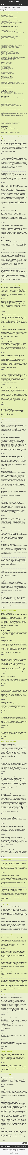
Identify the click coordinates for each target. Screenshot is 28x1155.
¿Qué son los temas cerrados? (7, 72)
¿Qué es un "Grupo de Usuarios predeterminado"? (10, 85)
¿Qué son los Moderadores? (6, 78)
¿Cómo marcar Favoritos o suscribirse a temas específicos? (12, 115)
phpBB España (19, 1152)
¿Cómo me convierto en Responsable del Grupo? (10, 82)
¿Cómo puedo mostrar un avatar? (7, 37)
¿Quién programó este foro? (6, 127)
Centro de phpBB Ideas (8, 1094)
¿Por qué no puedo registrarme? (7, 16)
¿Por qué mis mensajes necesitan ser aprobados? (10, 58)
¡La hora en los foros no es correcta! (8, 31)
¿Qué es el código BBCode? (6, 63)
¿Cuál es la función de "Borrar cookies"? (8, 23)
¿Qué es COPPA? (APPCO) (6, 15)
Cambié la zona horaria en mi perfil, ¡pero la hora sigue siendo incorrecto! (12, 33)
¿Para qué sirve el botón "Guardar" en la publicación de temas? (13, 57)
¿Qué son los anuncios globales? (7, 68)
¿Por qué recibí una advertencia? (7, 54)
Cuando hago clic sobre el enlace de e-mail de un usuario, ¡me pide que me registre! (13, 40)
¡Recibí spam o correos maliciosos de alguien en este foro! (12, 93)
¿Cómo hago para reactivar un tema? (8, 59)
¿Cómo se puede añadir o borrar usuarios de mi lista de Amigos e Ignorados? (13, 100)
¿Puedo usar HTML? (5, 64)
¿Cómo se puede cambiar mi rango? (8, 38)
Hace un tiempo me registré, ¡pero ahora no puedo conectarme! (13, 20)
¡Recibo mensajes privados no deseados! (8, 92)
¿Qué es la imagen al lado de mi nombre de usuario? (11, 36)
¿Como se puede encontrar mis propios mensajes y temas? (12, 109)
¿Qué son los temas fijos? (6, 70)
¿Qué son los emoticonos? (6, 66)
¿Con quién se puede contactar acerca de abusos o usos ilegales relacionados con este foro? (13, 130)
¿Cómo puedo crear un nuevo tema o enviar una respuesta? (12, 45)
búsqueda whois (4, 1108)
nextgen (19, 1150)
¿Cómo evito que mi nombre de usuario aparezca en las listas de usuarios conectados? (13, 30)
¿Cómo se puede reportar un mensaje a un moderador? (11, 56)
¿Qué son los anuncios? (5, 69)
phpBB (15, 349)
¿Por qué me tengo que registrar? (7, 14)
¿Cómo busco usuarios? (5, 107)
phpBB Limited (4, 1081)
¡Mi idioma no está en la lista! (6, 35)
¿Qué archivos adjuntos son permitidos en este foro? (11, 122)
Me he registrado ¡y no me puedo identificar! (9, 17)
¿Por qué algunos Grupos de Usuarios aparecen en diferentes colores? (12, 84)
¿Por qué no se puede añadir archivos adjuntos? (10, 53)
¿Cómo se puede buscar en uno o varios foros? (10, 104)
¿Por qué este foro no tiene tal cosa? (8, 128)
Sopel (16, 1150)
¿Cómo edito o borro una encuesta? (7, 51)
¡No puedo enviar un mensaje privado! (8, 91)
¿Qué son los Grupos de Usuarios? (7, 79)
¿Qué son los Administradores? (7, 77)
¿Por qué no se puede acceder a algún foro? (9, 52)
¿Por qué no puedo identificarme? (7, 18)
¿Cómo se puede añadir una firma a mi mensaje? (10, 47)
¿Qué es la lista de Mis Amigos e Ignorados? (9, 97)
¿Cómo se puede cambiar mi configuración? (9, 27)
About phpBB (3, 1084)
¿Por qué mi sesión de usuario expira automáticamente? (11, 22)
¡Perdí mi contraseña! (5, 21)
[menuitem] (4, 5)
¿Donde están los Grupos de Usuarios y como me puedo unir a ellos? (14, 81)
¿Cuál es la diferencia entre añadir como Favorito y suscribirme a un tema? (14, 114)
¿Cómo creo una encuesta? (6, 48)
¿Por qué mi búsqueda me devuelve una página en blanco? (12, 106)
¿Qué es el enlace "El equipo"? (6, 87)
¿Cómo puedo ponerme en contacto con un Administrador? (12, 132)
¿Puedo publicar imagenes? (6, 67)
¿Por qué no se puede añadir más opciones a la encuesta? (12, 50)
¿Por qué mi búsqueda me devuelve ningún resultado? (11, 105)
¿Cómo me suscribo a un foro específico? (9, 116)
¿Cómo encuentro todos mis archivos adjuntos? (10, 123)
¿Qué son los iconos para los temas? (8, 73)
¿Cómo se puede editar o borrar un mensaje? (9, 46)
